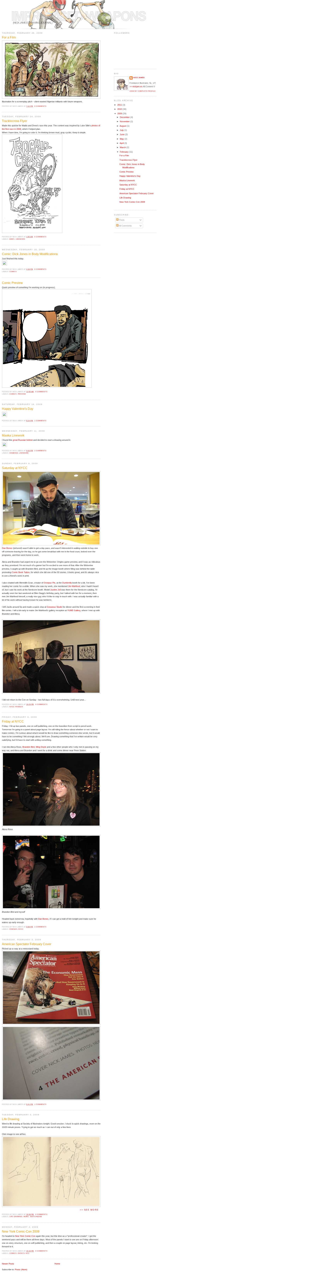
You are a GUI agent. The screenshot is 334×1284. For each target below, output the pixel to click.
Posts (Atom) (21, 1269)
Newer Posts (8, 1264)
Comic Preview (12, 282)
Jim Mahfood (74, 586)
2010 (120, 109)
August (123, 126)
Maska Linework (13, 435)
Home (57, 1264)
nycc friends (16, 707)
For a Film (9, 37)
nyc (28, 1253)
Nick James (139, 78)
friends (13, 929)
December (125, 117)
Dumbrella (67, 583)
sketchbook (36, 1216)
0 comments (40, 106)
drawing (13, 453)
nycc (20, 929)
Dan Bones (7, 548)
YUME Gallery (73, 610)
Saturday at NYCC (14, 468)
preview (22, 394)
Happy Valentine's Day (17, 408)
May (122, 139)
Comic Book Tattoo (21, 572)
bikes (11, 239)
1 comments (40, 421)
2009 (120, 113)
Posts (121, 220)
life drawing (15, 1216)
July (122, 130)
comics (13, 272)
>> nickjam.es (136, 86)
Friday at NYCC (13, 721)
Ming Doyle (41, 747)
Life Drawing (10, 1119)
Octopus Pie (49, 583)
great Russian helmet (23, 440)
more (26, 1216)
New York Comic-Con (25, 1236)
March (123, 147)
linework (20, 239)
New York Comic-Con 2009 (20, 1231)
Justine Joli (55, 590)
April (122, 143)
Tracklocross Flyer (14, 121)
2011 (120, 105)
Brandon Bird (28, 747)
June (122, 134)
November (125, 121)
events (21, 1253)
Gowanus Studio (54, 607)
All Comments (125, 226)
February (124, 152)
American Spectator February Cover (26, 944)
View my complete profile (142, 91)
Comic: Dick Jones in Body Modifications (30, 254)
